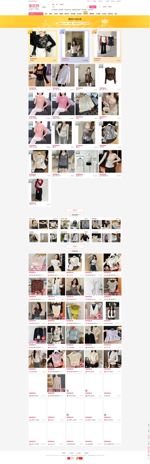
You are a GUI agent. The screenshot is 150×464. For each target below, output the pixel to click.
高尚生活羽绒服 (109, 323)
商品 (53, 4)
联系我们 (86, 453)
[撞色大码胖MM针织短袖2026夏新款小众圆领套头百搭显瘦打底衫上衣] (56, 311)
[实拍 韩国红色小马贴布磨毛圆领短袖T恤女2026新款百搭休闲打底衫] (37, 383)
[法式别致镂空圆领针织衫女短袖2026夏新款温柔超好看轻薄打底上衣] (75, 359)
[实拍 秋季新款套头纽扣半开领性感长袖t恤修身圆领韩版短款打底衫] (94, 262)
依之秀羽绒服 (34, 371)
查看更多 (75, 246)
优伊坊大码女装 (51, 299)
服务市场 (110, 13)
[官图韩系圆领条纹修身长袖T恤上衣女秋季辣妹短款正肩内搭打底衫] (94, 431)
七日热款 (98, 13)
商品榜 (61, 13)
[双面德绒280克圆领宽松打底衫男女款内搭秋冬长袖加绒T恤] (75, 431)
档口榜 (56, 13)
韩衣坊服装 (84, 9)
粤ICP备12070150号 (65, 455)
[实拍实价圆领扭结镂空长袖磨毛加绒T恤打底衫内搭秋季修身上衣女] (75, 407)
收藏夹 (94, 1)
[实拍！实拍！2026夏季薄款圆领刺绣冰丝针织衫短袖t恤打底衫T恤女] (112, 262)
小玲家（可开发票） (35, 444)
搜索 (93, 7)
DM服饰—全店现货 (35, 420)
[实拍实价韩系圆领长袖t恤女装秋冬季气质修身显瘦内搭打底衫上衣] (37, 407)
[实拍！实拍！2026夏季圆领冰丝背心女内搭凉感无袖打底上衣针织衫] (56, 359)
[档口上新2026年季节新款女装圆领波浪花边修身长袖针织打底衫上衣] (56, 407)
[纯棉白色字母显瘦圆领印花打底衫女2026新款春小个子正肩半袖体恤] (37, 431)
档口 (57, 4)
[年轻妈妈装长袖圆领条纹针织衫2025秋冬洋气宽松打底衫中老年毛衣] (37, 286)
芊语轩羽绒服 (71, 347)
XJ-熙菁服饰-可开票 (110, 444)
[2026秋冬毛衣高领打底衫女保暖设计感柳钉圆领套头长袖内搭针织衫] (112, 363)
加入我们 (79, 453)
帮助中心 (113, 1)
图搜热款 (92, 13)
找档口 (50, 13)
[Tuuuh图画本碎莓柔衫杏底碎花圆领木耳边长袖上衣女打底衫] (56, 431)
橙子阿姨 (108, 395)
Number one (52, 444)
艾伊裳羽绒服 (90, 444)
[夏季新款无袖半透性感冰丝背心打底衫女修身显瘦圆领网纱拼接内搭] (75, 311)
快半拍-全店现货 (53, 347)
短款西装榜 (60, 9)
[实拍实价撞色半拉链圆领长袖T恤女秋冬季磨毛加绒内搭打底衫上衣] (94, 407)
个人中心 (88, 1)
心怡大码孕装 (90, 9)
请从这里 (32, 1)
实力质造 (79, 13)
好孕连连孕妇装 (67, 9)
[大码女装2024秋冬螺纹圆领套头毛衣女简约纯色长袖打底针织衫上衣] (56, 383)
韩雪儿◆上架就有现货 (35, 275)
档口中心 (101, 1)
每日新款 (73, 13)
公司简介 (64, 453)
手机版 (107, 1)
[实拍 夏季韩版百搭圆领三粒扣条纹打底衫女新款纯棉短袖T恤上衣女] (94, 286)
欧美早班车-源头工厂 (54, 275)
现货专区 (67, 13)
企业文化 (71, 453)
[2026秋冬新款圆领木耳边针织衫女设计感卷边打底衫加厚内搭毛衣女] (112, 407)
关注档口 (104, 13)
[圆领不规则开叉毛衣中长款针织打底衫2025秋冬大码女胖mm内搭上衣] (37, 335)
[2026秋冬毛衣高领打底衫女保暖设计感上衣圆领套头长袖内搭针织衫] (94, 363)
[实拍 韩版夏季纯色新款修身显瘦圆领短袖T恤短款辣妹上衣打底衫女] (56, 262)
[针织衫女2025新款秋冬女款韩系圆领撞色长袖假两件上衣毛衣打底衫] (94, 311)
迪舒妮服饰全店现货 (76, 9)
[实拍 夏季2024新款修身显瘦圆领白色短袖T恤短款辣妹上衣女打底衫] (37, 311)
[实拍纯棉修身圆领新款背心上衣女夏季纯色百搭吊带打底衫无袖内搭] (75, 286)
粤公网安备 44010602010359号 (80, 455)
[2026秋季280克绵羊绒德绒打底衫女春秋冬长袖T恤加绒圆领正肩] (37, 359)
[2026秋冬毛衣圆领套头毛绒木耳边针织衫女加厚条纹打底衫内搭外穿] (56, 339)
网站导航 (119, 1)
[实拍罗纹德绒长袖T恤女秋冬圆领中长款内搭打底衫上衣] (94, 335)
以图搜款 (61, 4)
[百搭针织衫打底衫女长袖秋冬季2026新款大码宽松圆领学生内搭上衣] (112, 431)
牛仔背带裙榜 (54, 9)
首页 (46, 13)
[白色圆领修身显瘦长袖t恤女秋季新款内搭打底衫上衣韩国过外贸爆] (112, 311)
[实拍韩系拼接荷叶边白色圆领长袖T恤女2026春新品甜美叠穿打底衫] (56, 291)
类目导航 (32, 13)
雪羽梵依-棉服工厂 (91, 347)
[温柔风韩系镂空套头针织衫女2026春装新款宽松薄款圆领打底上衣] (112, 335)
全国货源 (85, 13)
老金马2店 (52, 420)
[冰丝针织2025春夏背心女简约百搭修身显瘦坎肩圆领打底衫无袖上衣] (37, 262)
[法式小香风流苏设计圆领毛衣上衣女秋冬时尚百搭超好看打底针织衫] (75, 267)
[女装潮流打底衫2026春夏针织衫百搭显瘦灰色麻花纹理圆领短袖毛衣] (112, 286)
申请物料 (110, 6)
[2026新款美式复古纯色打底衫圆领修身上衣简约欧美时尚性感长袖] (112, 383)
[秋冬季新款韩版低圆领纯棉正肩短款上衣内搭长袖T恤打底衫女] (75, 335)
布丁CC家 (71, 275)
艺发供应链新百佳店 (71, 444)
